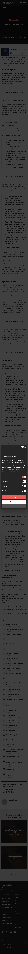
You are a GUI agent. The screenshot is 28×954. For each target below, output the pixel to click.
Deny (14, 506)
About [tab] (23, 451)
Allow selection (14, 501)
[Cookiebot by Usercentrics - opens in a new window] (20, 447)
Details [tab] (14, 451)
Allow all (14, 497)
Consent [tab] (5, 451)
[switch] (24, 481)
